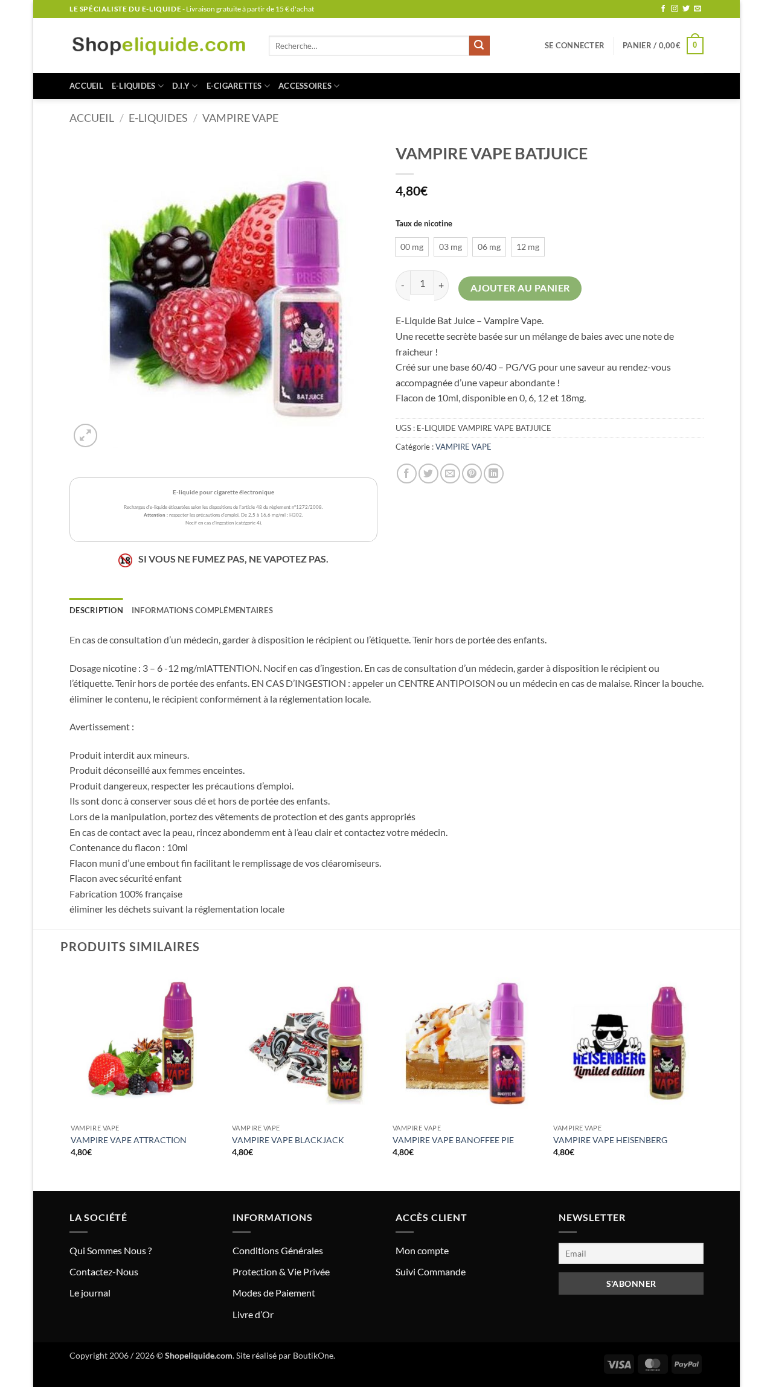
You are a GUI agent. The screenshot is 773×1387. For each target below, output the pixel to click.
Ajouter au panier (520, 287)
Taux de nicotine (424, 224)
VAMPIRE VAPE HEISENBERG (610, 1140)
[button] (575, 45)
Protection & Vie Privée (281, 1271)
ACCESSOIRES (305, 86)
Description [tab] (96, 610)
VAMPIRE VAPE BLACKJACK (288, 1140)
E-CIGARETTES (234, 86)
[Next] (702, 1079)
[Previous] (72, 1079)
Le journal (90, 1292)
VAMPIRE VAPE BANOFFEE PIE (453, 1140)
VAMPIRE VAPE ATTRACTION (129, 1140)
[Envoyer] (479, 46)
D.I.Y (181, 86)
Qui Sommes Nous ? (110, 1250)
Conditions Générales (278, 1250)
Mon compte (422, 1250)
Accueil (86, 86)
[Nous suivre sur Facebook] (663, 9)
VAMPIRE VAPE (240, 117)
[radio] (412, 247)
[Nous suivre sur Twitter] (686, 9)
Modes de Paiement (274, 1292)
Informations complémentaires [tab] (202, 610)
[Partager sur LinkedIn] (494, 473)
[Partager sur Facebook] (407, 473)
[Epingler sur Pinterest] (472, 473)
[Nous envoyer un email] (697, 9)
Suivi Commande (431, 1271)
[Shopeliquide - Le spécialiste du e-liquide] (160, 45)
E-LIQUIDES (134, 86)
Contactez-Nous (103, 1271)
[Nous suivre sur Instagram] (674, 9)
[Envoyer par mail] (450, 473)
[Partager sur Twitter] (428, 473)
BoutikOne (313, 1355)
